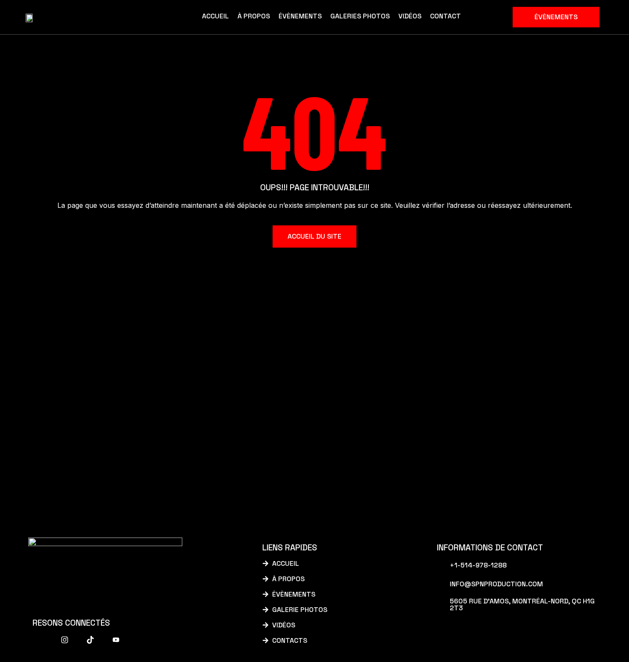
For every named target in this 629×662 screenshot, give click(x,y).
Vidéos (409, 16)
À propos (253, 16)
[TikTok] (90, 639)
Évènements (300, 16)
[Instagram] (64, 639)
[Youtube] (116, 639)
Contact (445, 16)
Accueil (215, 16)
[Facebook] (39, 639)
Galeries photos (360, 16)
